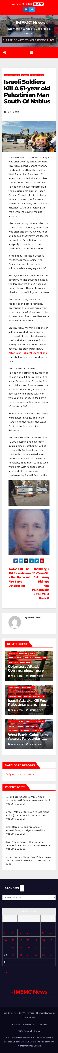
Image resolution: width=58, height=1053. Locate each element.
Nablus (25, 75)
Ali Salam (35, 744)
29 (43, 954)
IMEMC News (34, 617)
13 (28, 940)
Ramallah (13, 662)
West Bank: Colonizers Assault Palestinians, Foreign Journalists (28, 738)
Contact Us (28, 1025)
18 (13, 947)
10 (5, 940)
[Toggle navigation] (31, 53)
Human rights (27, 687)
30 (51, 954)
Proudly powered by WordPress (19, 1013)
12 (20, 940)
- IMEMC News (29, 22)
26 (20, 954)
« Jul (5, 971)
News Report (37, 75)
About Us (15, 1025)
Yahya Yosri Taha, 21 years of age (28, 352)
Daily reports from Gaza (20, 774)
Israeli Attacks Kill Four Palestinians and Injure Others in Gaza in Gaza (28, 704)
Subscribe (42, 1025)
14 (36, 940)
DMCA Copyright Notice (29, 1031)
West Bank (25, 662)
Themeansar (29, 1017)
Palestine (13, 731)
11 (13, 940)
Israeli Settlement (18, 653)
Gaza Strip (14, 687)
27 (28, 954)
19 (20, 947)
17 (5, 947)
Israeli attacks (12, 75)
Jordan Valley (15, 658)
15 (43, 940)
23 (51, 947)
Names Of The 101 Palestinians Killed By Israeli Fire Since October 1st (20, 577)
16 (51, 940)
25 (13, 954)
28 (36, 954)
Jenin (32, 653)
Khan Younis (31, 692)
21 (36, 947)
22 (43, 947)
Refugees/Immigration (34, 696)
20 (28, 947)
